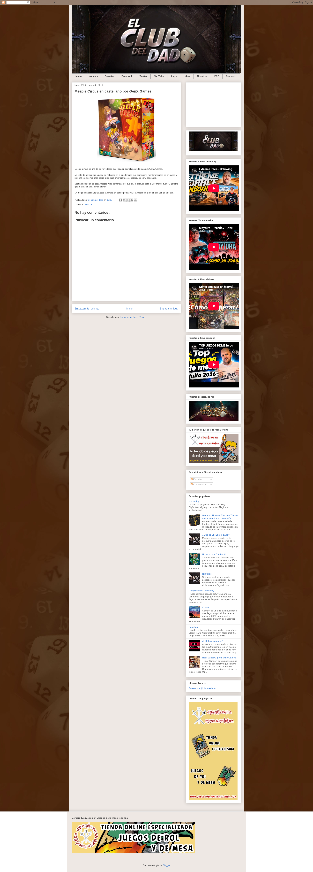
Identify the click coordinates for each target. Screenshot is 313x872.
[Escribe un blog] (124, 200)
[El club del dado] (213, 150)
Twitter (143, 76)
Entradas (197, 479)
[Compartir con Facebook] (131, 200)
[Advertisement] (213, 104)
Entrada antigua (169, 308)
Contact (206, 607)
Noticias (93, 76)
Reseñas (109, 76)
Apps (174, 76)
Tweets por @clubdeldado (202, 688)
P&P (216, 76)
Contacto (231, 76)
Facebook (127, 76)
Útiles (187, 76)
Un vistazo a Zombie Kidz (215, 554)
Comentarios (199, 484)
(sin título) (194, 501)
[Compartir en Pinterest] (135, 200)
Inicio (78, 76)
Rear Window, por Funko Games (219, 657)
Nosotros (202, 76)
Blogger (166, 865)
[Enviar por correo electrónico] (120, 200)
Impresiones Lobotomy (202, 590)
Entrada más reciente (87, 308)
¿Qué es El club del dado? (216, 534)
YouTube (159, 76)
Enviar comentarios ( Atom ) (133, 317)
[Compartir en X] (128, 200)
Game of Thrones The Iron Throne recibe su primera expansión (220, 516)
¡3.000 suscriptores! (212, 641)
